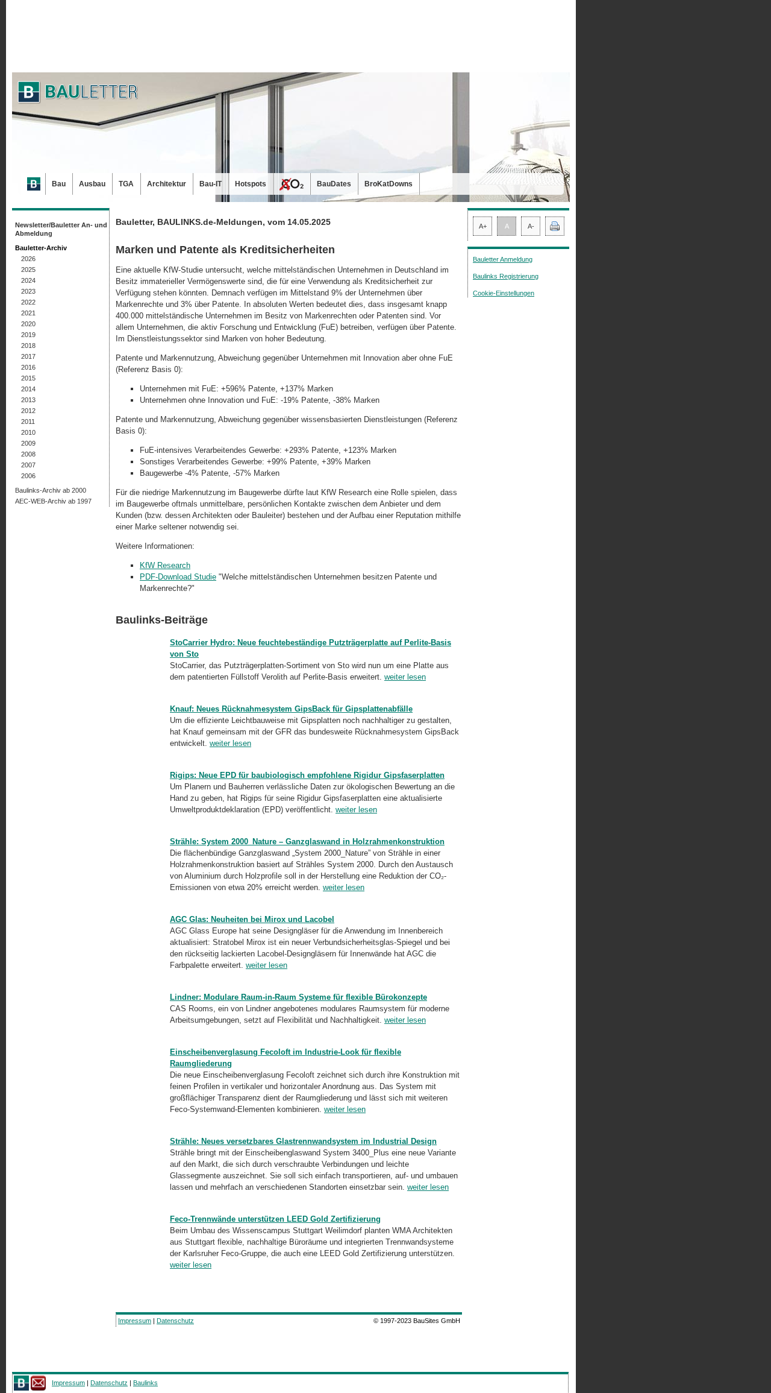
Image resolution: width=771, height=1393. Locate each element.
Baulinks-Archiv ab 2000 (50, 490)
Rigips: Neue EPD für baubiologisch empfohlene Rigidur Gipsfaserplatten (307, 775)
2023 (28, 291)
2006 (28, 475)
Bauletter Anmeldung (502, 259)
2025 (28, 269)
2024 (28, 280)
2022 (28, 302)
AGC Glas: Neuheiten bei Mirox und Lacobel (252, 919)
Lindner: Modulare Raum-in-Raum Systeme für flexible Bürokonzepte (298, 997)
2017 (28, 356)
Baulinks (145, 1382)
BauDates (334, 184)
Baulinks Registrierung (505, 276)
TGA (126, 184)
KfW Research (165, 565)
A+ (483, 226)
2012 (28, 410)
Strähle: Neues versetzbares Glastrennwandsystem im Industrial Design (303, 1141)
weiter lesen (405, 676)
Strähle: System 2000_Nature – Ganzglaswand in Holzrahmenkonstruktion (307, 841)
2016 (28, 367)
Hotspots (250, 184)
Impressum (134, 1320)
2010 (28, 432)
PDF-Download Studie (178, 576)
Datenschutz (175, 1320)
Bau (59, 184)
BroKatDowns (388, 184)
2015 (28, 378)
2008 (28, 454)
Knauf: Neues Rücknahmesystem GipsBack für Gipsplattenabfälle (291, 708)
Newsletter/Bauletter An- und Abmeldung (61, 229)
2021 (28, 313)
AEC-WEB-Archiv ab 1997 (53, 501)
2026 (28, 258)
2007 (28, 465)
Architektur (166, 184)
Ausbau (92, 184)
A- (531, 226)
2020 (28, 323)
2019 (28, 334)
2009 (28, 443)
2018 (28, 345)
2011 (28, 421)
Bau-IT (210, 184)
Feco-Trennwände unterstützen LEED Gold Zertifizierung (275, 1219)
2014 (28, 389)
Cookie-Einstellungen (503, 293)
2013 (28, 399)
